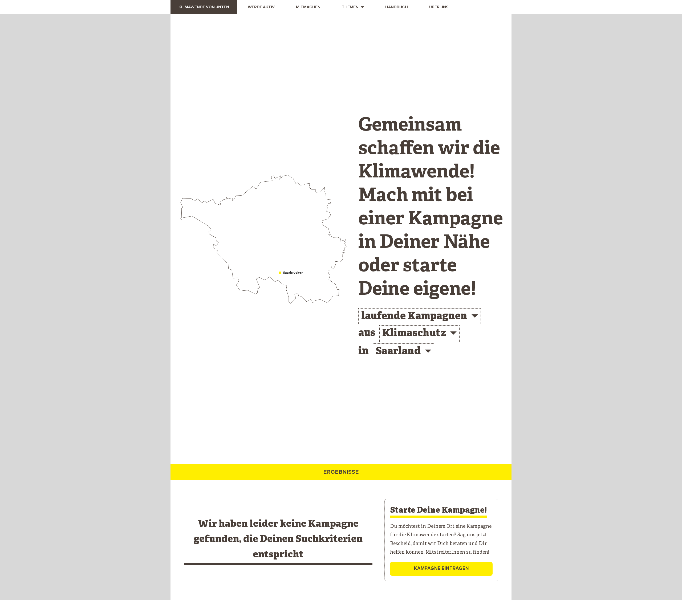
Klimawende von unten (203, 7)
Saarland (398, 352)
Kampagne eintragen (441, 568)
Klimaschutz (414, 333)
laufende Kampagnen (414, 316)
